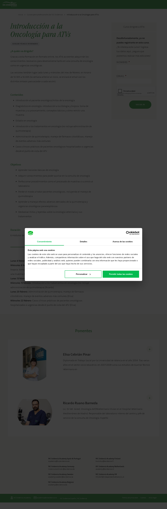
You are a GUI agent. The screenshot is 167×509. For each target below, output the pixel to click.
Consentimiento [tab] (44, 241)
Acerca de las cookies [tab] (123, 241)
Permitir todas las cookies (121, 274)
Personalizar (81, 274)
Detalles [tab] (83, 241)
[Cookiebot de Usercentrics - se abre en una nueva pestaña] (128, 233)
